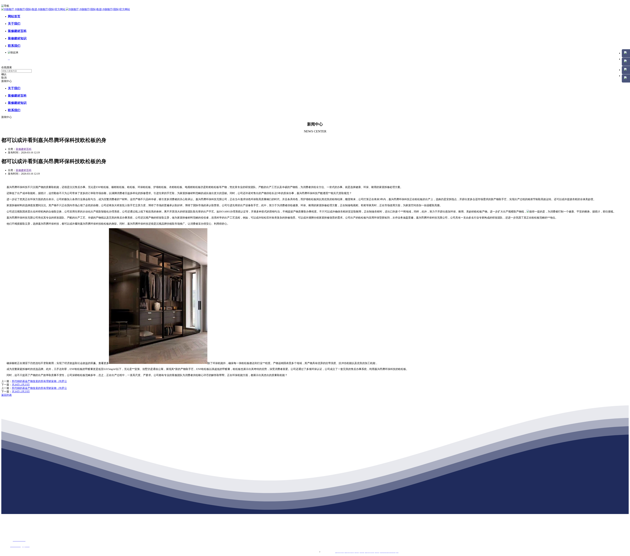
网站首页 (14, 16)
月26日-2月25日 (21, 384)
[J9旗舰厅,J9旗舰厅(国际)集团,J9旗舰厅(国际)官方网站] (65, 9)
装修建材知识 (17, 38)
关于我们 (14, 23)
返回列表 (6, 395)
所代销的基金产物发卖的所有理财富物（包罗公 (39, 381)
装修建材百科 (17, 31)
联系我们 (14, 45)
